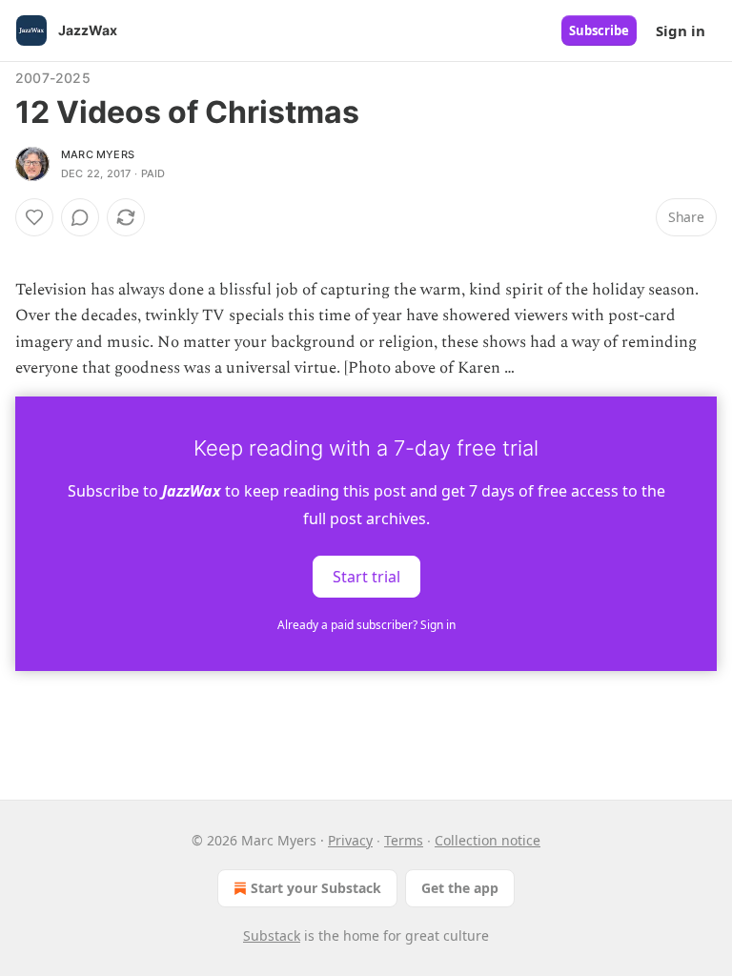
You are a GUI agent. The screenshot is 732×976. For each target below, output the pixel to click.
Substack (271, 935)
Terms (403, 840)
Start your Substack (316, 888)
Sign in (680, 30)
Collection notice (487, 840)
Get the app (459, 888)
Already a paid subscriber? (366, 625)
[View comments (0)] (80, 217)
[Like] (34, 217)
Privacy (350, 840)
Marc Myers (97, 154)
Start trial (366, 576)
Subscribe (599, 30)
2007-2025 (53, 78)
